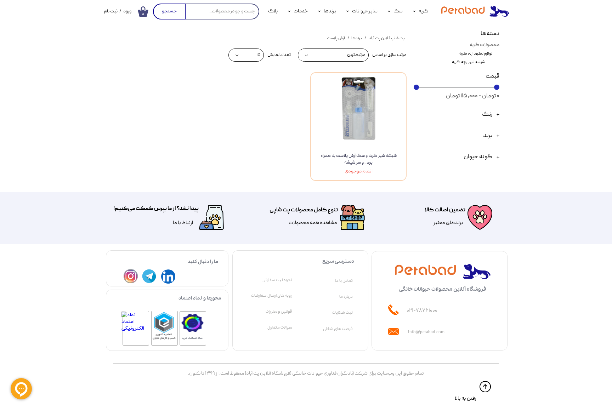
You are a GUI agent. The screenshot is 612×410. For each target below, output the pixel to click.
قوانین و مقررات (279, 311)
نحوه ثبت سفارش (277, 280)
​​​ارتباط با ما (182, 223)
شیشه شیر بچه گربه (468, 62)
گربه (423, 11)
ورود (127, 11)
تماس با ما (344, 281)
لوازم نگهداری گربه (475, 54)
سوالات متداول (279, 327)
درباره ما (346, 297)
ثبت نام (111, 11)
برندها (330, 11)
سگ (398, 11)
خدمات (301, 11)
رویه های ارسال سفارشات (271, 295)
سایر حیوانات (365, 11)
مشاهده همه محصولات (313, 223)
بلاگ (273, 11)
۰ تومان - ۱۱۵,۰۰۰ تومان (472, 96)
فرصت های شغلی (338, 329)
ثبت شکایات (342, 312)
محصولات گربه (484, 45)
